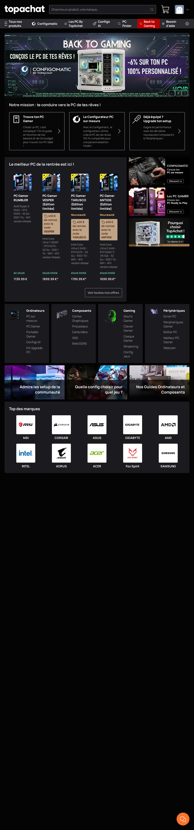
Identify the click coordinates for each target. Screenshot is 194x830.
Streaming (131, 346)
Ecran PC (169, 316)
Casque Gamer (129, 338)
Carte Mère (80, 332)
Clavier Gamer (128, 328)
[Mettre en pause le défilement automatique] (178, 93)
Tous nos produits (15, 23)
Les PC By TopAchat (76, 23)
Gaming (129, 311)
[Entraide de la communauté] (183, 819)
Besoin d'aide (171, 23)
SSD (75, 338)
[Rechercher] (152, 9)
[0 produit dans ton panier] (165, 9)
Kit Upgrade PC (34, 350)
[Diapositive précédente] (172, 93)
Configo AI (33, 342)
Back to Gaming (149, 23)
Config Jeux (128, 354)
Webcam (169, 348)
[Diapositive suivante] (185, 93)
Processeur (80, 326)
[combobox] (182, 9)
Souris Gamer (128, 318)
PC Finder (126, 23)
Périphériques (174, 311)
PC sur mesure (31, 318)
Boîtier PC (170, 332)
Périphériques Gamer (173, 324)
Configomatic (47, 24)
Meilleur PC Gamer (171, 340)
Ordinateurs (35, 311)
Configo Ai (104, 23)
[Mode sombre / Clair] (187, 23)
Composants (81, 311)
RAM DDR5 (79, 343)
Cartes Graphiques (80, 318)
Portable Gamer (32, 334)
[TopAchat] (25, 9)
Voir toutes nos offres (103, 293)
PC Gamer (33, 326)
